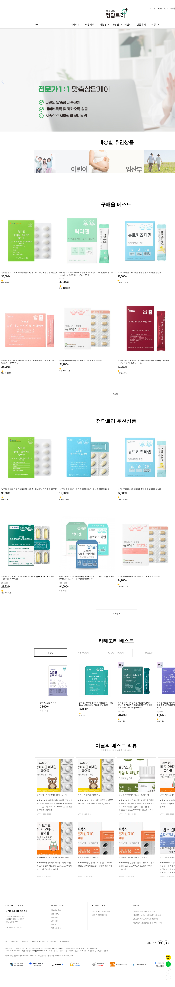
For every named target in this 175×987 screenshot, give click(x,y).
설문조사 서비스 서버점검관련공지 (145, 919)
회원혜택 (89, 24)
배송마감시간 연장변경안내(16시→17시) (147, 923)
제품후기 (54, 917)
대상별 (115, 24)
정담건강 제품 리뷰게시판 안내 (144, 911)
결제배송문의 (56, 910)
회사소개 (75, 24)
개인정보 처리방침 (38, 941)
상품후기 (141, 24)
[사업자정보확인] (58, 948)
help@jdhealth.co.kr (40, 951)
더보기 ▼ (116, 394)
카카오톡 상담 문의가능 (13, 927)
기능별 (103, 24)
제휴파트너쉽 (64, 941)
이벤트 (127, 24)
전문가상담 (55, 914)
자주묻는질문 (56, 928)
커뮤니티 (156, 24)
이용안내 (52, 941)
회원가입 (162, 8)
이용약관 (25, 941)
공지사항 (54, 921)
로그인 (152, 8)
